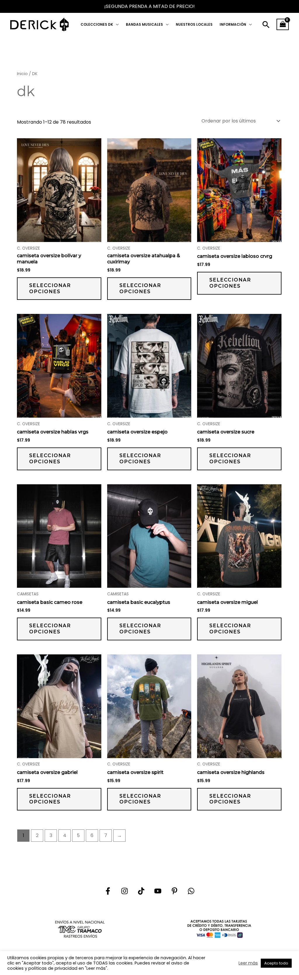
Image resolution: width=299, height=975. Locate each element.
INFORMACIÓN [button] (233, 24)
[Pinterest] (174, 891)
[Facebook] (108, 891)
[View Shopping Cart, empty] (283, 24)
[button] (266, 24)
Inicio (22, 74)
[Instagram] (124, 891)
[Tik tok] (141, 891)
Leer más (248, 963)
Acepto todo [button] (276, 963)
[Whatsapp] (191, 891)
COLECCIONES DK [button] (97, 24)
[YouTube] (158, 891)
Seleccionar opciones (50, 288)
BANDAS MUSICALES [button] (144, 24)
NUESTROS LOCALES (194, 24)
